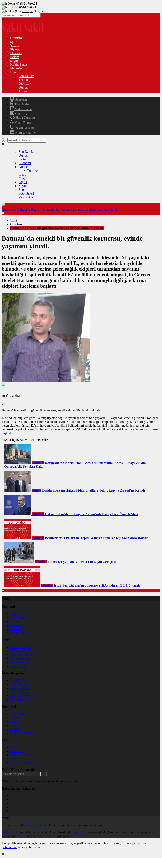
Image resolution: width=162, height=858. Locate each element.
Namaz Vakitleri (25, 133)
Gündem (16, 38)
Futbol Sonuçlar (20, 658)
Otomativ (25, 83)
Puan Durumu (19, 662)
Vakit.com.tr (10, 832)
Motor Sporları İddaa (24, 695)
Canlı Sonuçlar (20, 647)
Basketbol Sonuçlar (23, 654)
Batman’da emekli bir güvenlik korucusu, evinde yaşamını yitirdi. (74, 209)
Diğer (14, 72)
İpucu (22, 174)
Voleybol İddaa (20, 688)
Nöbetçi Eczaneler (22, 762)
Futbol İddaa (18, 680)
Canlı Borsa (22, 122)
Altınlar (15, 629)
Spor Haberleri (20, 651)
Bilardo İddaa (19, 692)
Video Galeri (23, 109)
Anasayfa (8, 209)
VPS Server (48, 836)
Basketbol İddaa (21, 684)
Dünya (23, 87)
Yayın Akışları (24, 127)
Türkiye (24, 91)
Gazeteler (20, 99)
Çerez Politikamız (36, 825)
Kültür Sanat (18, 64)
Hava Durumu (25, 117)
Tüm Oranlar (18, 666)
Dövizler (16, 625)
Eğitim (14, 57)
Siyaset (15, 49)
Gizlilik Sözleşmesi (23, 733)
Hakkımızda (18, 714)
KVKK (15, 729)
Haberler (16, 614)
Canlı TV (21, 114)
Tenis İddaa (18, 699)
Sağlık (14, 61)
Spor (13, 42)
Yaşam (14, 45)
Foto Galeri (22, 104)
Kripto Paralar (19, 633)
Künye (14, 717)
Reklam (15, 725)
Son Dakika (26, 76)
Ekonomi (16, 53)
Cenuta (77, 832)
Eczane (15, 758)
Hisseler (15, 621)
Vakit (13, 220)
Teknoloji (25, 80)
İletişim (15, 721)
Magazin (16, 68)
